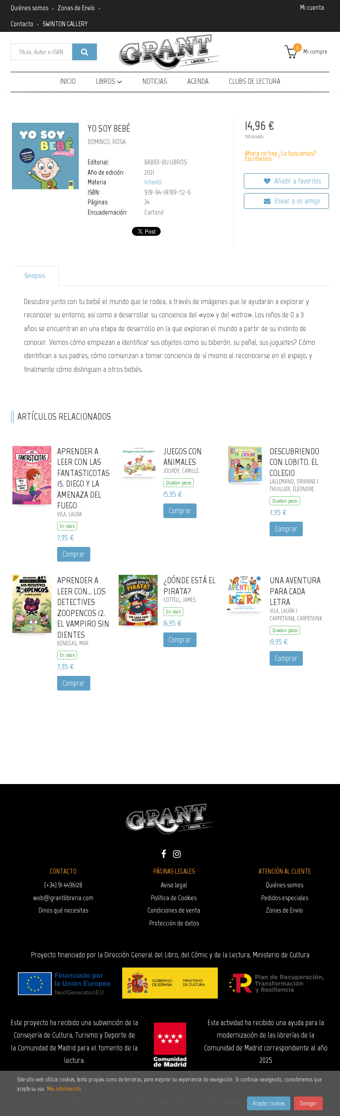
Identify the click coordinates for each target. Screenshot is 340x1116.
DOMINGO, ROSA (107, 142)
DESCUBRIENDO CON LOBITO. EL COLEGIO (294, 462)
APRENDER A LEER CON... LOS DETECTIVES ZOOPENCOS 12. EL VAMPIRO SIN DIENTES (83, 607)
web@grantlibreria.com (63, 898)
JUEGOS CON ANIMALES (182, 457)
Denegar (308, 1103)
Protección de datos (174, 923)
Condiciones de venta (173, 910)
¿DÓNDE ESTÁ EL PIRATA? (189, 586)
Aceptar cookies (269, 1103)
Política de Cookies (174, 898)
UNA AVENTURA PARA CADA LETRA (295, 591)
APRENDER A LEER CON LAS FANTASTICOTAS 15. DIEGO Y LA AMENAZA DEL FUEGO (83, 478)
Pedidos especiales (284, 898)
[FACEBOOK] (163, 853)
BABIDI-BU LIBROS (165, 162)
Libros (106, 81)
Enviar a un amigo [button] (296, 200)
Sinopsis (34, 276)
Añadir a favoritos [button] (297, 180)
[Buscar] (84, 51)
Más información (64, 1088)
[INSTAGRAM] (176, 853)
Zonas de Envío (76, 8)
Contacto (22, 24)
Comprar (73, 554)
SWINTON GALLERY (65, 24)
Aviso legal (174, 885)
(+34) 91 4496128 (63, 885)
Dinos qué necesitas (63, 910)
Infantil (153, 182)
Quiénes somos (29, 8)
